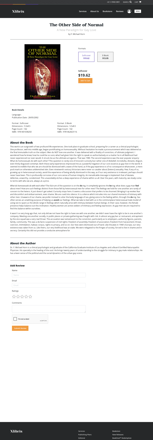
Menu (138, 11)
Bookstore (107, 11)
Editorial (81, 438)
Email (14, 280)
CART (137, 2)
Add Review (17, 265)
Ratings (15, 291)
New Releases (117, 434)
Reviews (119, 11)
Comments (17, 303)
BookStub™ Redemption (121, 438)
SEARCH (126, 2)
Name (14, 270)
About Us (94, 11)
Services (83, 11)
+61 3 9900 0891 (113, 2)
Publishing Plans (85, 434)
